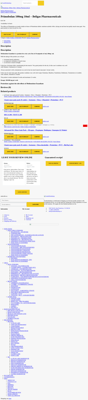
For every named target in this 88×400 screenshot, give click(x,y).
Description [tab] (6, 46)
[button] (1, 6)
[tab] (45, 41)
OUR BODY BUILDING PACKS (54, 96)
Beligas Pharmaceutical (7, 10)
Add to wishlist (21, 34)
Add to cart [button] (46, 106)
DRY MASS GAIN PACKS (12, 127)
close (10, 398)
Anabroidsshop (15, 224)
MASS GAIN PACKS (26, 96)
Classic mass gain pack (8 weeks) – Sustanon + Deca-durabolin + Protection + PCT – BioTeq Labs (38, 145)
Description (7, 41)
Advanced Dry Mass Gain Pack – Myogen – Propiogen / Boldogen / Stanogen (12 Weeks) (35, 130)
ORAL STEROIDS (38, 96)
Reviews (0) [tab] (6, 87)
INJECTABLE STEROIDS (8, 12)
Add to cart (7, 34)
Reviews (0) (7, 42)
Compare (34, 34)
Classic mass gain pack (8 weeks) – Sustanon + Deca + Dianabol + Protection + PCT (33, 100)
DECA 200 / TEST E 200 (13, 115)
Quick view (10, 106)
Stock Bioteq (68, 96)
